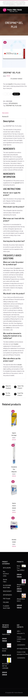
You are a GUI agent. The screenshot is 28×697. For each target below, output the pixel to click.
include (20, 364)
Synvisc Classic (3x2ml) (14, 505)
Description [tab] (5, 113)
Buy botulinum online (6, 574)
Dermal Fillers (5, 580)
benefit (10, 84)
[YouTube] (7, 614)
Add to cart (16, 94)
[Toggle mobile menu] (25, 9)
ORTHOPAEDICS (13, 103)
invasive (16, 344)
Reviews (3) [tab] (5, 116)
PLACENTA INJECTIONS (6, 607)
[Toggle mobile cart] (25, 10)
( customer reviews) (16, 78)
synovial (17, 183)
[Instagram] (9, 614)
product (18, 268)
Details (14, 422)
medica (8, 327)
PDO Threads (6, 598)
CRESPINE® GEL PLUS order (13, 105)
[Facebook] (3, 614)
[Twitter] (5, 614)
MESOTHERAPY (7, 591)
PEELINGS (6, 602)
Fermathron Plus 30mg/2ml (14, 469)
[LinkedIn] (6, 617)
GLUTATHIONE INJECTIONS (7, 586)
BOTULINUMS (7, 568)
